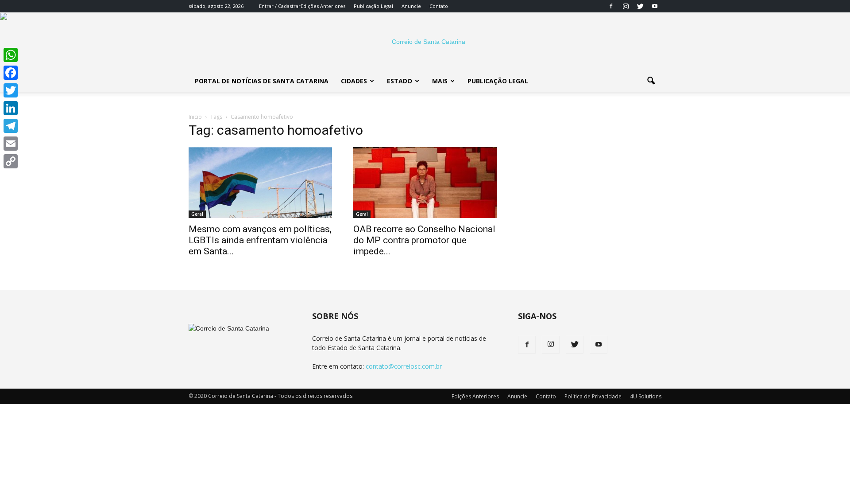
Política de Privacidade (593, 396)
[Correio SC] (425, 41)
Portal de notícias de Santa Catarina (261, 81)
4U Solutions (645, 396)
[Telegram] (10, 126)
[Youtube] (654, 6)
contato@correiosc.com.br (404, 366)
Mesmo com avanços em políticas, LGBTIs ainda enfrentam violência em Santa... (260, 240)
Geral (197, 214)
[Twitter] (640, 6)
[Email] (10, 143)
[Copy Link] (10, 161)
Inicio (195, 117)
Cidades (354, 81)
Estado (399, 81)
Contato (438, 6)
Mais (440, 81)
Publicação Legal (373, 6)
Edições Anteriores (323, 6)
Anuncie (411, 6)
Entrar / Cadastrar (280, 6)
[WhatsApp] (10, 55)
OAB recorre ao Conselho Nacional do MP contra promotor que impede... (424, 240)
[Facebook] (611, 6)
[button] (650, 81)
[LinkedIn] (10, 108)
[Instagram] (625, 6)
